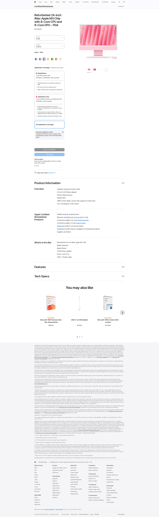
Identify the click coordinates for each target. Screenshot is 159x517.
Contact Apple (110, 502)
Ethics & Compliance (112, 497)
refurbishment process (72, 217)
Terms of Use (74, 514)
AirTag (36, 486)
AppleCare (60, 226)
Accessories (37, 489)
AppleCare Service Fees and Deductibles (69, 407)
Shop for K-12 (92, 478)
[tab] (89, 70)
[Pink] (44, 59)
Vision (35, 479)
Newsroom (109, 488)
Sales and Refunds (83, 514)
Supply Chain (110, 482)
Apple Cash (37, 504)
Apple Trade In (74, 484)
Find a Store (73, 468)
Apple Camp (73, 475)
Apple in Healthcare (94, 487)
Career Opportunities (112, 492)
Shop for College (93, 481)
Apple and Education (94, 476)
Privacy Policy (65, 514)
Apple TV (54, 481)
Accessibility (110, 468)
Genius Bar (73, 470)
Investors (109, 495)
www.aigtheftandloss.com (40, 383)
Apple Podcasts (56, 492)
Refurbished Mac (43, 462)
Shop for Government (94, 497)
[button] (119, 2)
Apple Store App (74, 477)
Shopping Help (74, 494)
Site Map (96, 514)
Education (109, 470)
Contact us (52, 173)
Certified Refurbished (43, 6)
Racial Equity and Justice (113, 479)
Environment (110, 472)
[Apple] (35, 462)
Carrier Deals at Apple (76, 489)
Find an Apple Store (49, 509)
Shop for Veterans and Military (96, 500)
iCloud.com (55, 472)
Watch (36, 477)
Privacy (109, 477)
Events (108, 500)
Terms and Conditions (102, 357)
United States (121, 514)
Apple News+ (55, 490)
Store (35, 468)
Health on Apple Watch (94, 489)
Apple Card (37, 500)
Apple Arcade (55, 485)
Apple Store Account (57, 470)
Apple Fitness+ (56, 488)
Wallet (36, 497)
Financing (72, 486)
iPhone (36, 475)
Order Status (73, 491)
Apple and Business (93, 468)
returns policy (81, 223)
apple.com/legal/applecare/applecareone (88, 430)
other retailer (59, 509)
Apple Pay (37, 502)
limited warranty (83, 220)
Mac (35, 470)
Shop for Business (93, 470)
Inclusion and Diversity (112, 475)
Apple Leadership (111, 490)
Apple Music (55, 483)
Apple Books (55, 495)
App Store (55, 497)
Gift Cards (37, 491)
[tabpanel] (98, 39)
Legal (91, 514)
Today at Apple (74, 472)
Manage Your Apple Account (59, 468)
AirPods (36, 482)
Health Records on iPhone (95, 491)
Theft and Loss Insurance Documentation (62, 357)
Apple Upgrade (74, 482)
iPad (35, 472)
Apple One (55, 478)
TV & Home (37, 484)
